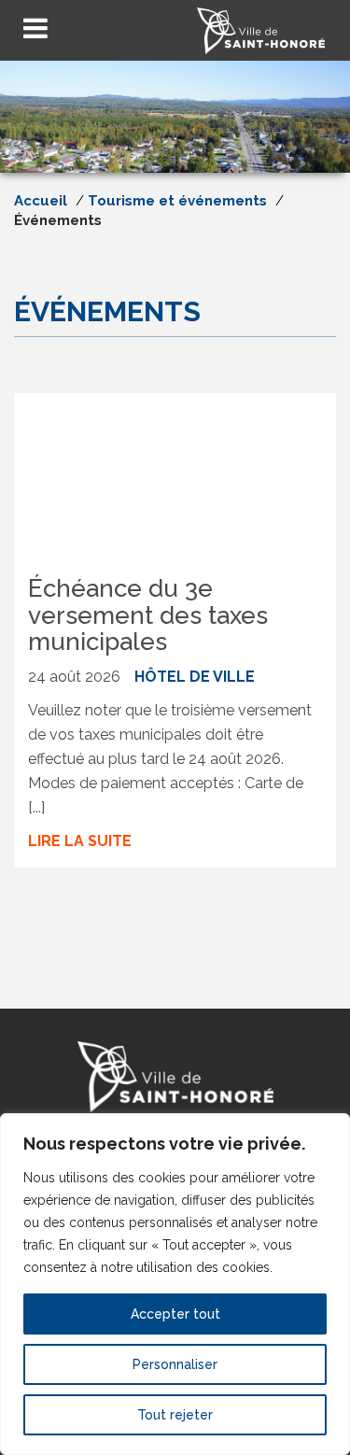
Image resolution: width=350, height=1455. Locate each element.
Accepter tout (175, 1314)
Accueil (40, 200)
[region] (175, 1284)
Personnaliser (175, 1364)
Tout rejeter (175, 1414)
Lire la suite (80, 841)
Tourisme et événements (177, 200)
